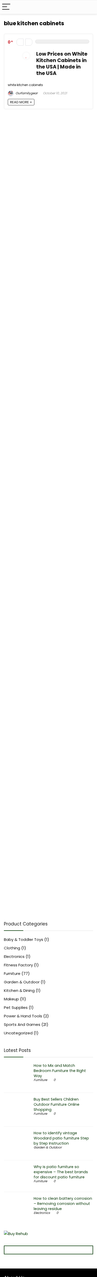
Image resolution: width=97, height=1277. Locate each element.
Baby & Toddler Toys (23, 939)
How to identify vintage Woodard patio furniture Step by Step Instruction (61, 1138)
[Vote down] (20, 42)
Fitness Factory (18, 965)
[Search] (89, 7)
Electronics (14, 956)
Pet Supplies (16, 1007)
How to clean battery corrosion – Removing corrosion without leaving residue (63, 1203)
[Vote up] (28, 42)
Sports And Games (22, 1024)
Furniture (12, 973)
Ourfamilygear (26, 93)
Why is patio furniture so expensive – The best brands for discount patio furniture (61, 1172)
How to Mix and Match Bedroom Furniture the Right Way (60, 1070)
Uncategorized (18, 1033)
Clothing (12, 948)
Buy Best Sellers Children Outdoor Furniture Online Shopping (56, 1104)
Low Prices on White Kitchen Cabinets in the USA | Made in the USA (61, 63)
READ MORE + (21, 102)
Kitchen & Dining (19, 990)
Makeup (11, 999)
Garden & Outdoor (22, 982)
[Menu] (6, 7)
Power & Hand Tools (23, 1016)
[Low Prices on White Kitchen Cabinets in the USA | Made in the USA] (19, 53)
